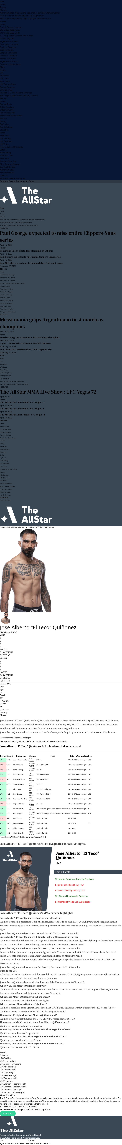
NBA (2, 1)
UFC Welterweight (8, 1069)
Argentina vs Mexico (9, 61)
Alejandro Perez (18, 804)
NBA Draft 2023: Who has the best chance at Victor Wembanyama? (30, 13)
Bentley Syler (17, 813)
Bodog (3, 121)
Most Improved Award (10, 164)
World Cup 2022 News (10, 30)
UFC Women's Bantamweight (13, 1086)
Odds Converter (7, 110)
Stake (2, 132)
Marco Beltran (18, 809)
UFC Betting (5, 138)
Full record (5, 680)
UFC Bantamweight (8, 1078)
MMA (2, 67)
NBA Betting (5, 152)
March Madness (7, 172)
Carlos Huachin (18, 774)
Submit (31, 1140)
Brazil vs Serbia (7, 50)
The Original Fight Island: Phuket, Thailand (19, 95)
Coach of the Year (8, 167)
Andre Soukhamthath (33, 724)
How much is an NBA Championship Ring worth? (22, 15)
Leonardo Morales (19, 799)
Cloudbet (4, 130)
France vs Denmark (8, 55)
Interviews (4, 75)
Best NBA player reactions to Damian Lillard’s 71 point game (31, 263)
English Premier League (10, 27)
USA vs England (7, 38)
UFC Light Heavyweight (10, 1064)
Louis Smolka (18, 765)
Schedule (4, 1055)
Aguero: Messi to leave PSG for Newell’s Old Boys (25, 343)
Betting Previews (7, 87)
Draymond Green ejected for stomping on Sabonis (26, 250)
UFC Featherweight (8, 1075)
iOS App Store (43, 1109)
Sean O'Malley (18, 770)
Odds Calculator (7, 107)
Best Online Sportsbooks (11, 115)
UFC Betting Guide (8, 84)
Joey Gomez (17, 794)
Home (2, 4)
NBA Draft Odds (7, 169)
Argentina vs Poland (9, 41)
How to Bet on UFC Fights (11, 147)
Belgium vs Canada (8, 52)
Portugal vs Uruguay (9, 44)
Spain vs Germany (8, 47)
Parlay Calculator (7, 112)
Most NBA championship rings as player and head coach (25, 18)
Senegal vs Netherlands (10, 64)
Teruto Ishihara (18, 784)
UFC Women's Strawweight (12, 1092)
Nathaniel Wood (19, 779)
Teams (3, 7)
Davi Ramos (17, 818)
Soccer (3, 21)
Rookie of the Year (8, 161)
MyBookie (4, 135)
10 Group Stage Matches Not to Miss (16, 35)
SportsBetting (6, 127)
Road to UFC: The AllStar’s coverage (16, 92)
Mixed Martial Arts (15, 527)
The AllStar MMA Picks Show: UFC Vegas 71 (22, 414)
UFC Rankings (6, 90)
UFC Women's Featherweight (13, 1084)
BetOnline (4, 124)
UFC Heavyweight (8, 1061)
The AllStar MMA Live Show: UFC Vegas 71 (22, 408)
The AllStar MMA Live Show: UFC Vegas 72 (48, 391)
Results (3, 1052)
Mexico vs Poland (8, 58)
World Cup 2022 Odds (10, 33)
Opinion (3, 175)
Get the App (8, 1113)
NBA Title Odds (6, 155)
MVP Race (4, 158)
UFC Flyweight (6, 1081)
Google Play (22, 1109)
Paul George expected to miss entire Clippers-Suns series (58, 236)
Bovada (3, 118)
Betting (3, 98)
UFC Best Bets (6, 141)
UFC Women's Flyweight (11, 1089)
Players (3, 10)
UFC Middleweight (8, 1066)
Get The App (5, 500)
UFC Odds (4, 78)
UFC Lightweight (7, 1072)
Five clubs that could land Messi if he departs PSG (26, 349)
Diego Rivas (17, 789)
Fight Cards (5, 81)
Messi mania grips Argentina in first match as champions (51, 323)
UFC (2, 72)
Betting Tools (6, 104)
